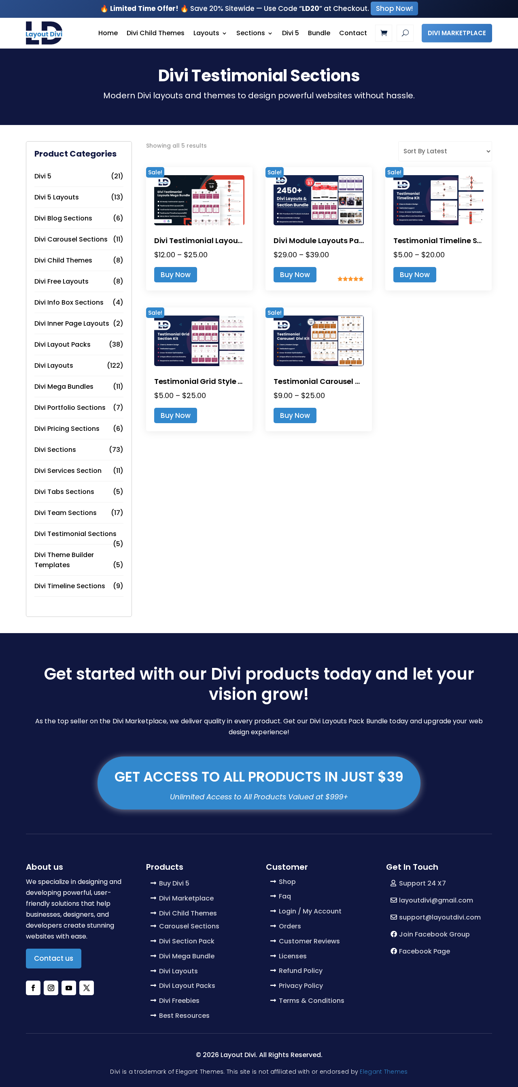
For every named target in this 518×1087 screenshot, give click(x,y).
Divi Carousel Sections (71, 239)
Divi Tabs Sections (64, 491)
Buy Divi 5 (174, 883)
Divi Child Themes (156, 33)
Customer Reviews (309, 941)
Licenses (293, 956)
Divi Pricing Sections (67, 428)
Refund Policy (301, 970)
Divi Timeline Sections (69, 586)
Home (108, 33)
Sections (250, 33)
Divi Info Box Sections (69, 302)
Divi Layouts (53, 365)
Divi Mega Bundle (186, 956)
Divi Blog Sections (63, 218)
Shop (287, 881)
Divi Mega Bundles (63, 386)
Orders (290, 926)
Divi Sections (55, 449)
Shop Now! (394, 8)
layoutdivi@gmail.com (436, 900)
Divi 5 (290, 33)
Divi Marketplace (457, 33)
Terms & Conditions (311, 1000)
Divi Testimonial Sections (75, 533)
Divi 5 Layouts (56, 197)
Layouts (206, 33)
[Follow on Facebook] (33, 988)
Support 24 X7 (422, 883)
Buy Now (176, 275)
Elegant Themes (384, 1072)
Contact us (53, 958)
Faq (285, 896)
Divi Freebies (179, 1000)
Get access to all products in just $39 (259, 776)
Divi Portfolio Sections (70, 407)
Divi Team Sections (65, 512)
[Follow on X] (86, 988)
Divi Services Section (68, 470)
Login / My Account (310, 911)
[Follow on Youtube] (69, 988)
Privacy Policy (301, 985)
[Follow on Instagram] (51, 988)
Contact (353, 33)
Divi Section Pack (186, 941)
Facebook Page (424, 951)
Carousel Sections (189, 926)
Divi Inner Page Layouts (71, 323)
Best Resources (184, 1015)
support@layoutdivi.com (440, 917)
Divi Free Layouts (61, 281)
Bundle (319, 33)
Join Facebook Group (434, 934)
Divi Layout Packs (62, 344)
